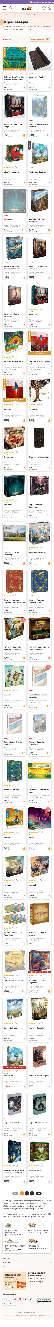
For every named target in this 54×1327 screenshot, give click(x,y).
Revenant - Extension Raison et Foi (39, 363)
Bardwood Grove (35, 1170)
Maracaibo (43, 1214)
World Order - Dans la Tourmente (11, 315)
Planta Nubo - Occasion (37, 172)
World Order (33, 314)
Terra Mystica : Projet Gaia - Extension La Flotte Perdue (14, 1171)
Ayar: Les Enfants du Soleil (13, 362)
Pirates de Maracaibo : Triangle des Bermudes (12, 267)
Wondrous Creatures (11, 790)
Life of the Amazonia (11, 172)
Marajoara (7, 885)
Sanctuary (7, 695)
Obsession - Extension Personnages (12, 553)
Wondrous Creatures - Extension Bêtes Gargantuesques (37, 601)
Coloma (6, 1216)
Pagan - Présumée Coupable (39, 1075)
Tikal (49, 1214)
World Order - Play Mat (37, 77)
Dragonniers (8, 457)
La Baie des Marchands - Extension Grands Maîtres (13, 648)
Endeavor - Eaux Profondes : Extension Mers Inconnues (14, 78)
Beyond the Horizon (11, 1028)
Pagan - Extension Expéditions (35, 505)
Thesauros (8, 219)
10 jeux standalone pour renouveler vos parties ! (33, 2)
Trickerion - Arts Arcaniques (39, 457)
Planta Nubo (8, 1075)
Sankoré (7, 837)
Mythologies (33, 409)
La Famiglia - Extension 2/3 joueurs (39, 791)
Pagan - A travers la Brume (38, 1123)
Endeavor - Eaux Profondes (14, 980)
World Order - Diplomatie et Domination (39, 267)
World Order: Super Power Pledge (13, 125)
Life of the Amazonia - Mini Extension (38, 125)
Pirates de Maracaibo (36, 1028)
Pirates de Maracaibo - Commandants (37, 743)
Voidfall (31, 837)
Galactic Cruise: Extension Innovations (38, 696)
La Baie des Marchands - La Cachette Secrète (39, 648)
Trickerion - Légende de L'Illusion (37, 933)
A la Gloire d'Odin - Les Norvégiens (37, 220)
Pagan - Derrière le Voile (12, 1123)
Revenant (7, 409)
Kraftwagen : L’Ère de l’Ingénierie (37, 981)
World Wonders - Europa (37, 552)
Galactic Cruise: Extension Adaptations (13, 743)
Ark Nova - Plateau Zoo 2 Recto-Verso (13, 933)
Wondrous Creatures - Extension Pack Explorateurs (14, 601)
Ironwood (32, 885)
